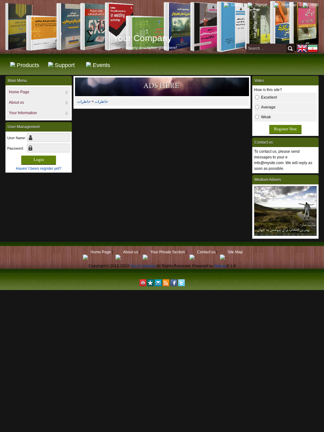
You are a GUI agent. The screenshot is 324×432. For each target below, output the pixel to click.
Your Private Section (167, 252)
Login (235, 5)
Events (101, 66)
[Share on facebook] (173, 284)
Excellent (269, 97)
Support (65, 66)
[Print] (143, 284)
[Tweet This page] (181, 284)
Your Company (143, 266)
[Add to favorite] (150, 284)
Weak (266, 117)
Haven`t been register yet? (38, 168)
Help (314, 5)
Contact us (205, 252)
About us (130, 252)
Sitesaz (220, 266)
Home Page (100, 252)
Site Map (288, 5)
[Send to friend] (158, 284)
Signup (260, 5)
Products (28, 66)
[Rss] (166, 284)
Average (268, 107)
